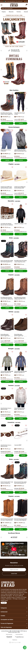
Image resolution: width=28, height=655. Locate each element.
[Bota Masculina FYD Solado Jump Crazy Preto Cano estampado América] (20, 256)
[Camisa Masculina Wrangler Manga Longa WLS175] (20, 366)
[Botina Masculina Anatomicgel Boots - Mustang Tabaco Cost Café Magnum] (7, 329)
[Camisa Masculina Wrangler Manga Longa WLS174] (7, 366)
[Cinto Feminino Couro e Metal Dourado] (7, 403)
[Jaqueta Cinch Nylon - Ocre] (20, 219)
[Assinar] (14, 573)
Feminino (19, 11)
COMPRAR (7, 123)
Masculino (11, 11)
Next (26, 30)
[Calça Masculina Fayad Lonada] (20, 108)
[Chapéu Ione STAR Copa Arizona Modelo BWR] (20, 182)
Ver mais (4, 602)
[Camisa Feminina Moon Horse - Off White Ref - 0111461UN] (20, 403)
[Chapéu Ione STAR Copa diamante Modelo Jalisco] (7, 182)
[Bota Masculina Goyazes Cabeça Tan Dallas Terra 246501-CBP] (20, 293)
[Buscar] (26, 8)
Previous (1, 30)
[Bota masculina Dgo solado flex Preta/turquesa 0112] (7, 256)
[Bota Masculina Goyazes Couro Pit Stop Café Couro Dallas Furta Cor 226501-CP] (7, 293)
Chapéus (4, 11)
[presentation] (1, 50)
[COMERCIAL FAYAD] (14, 5)
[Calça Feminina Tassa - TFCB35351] (7, 145)
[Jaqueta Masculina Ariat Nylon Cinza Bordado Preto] (20, 145)
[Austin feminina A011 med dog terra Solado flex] (7, 477)
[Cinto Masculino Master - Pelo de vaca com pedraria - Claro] (7, 219)
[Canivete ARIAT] (20, 440)
